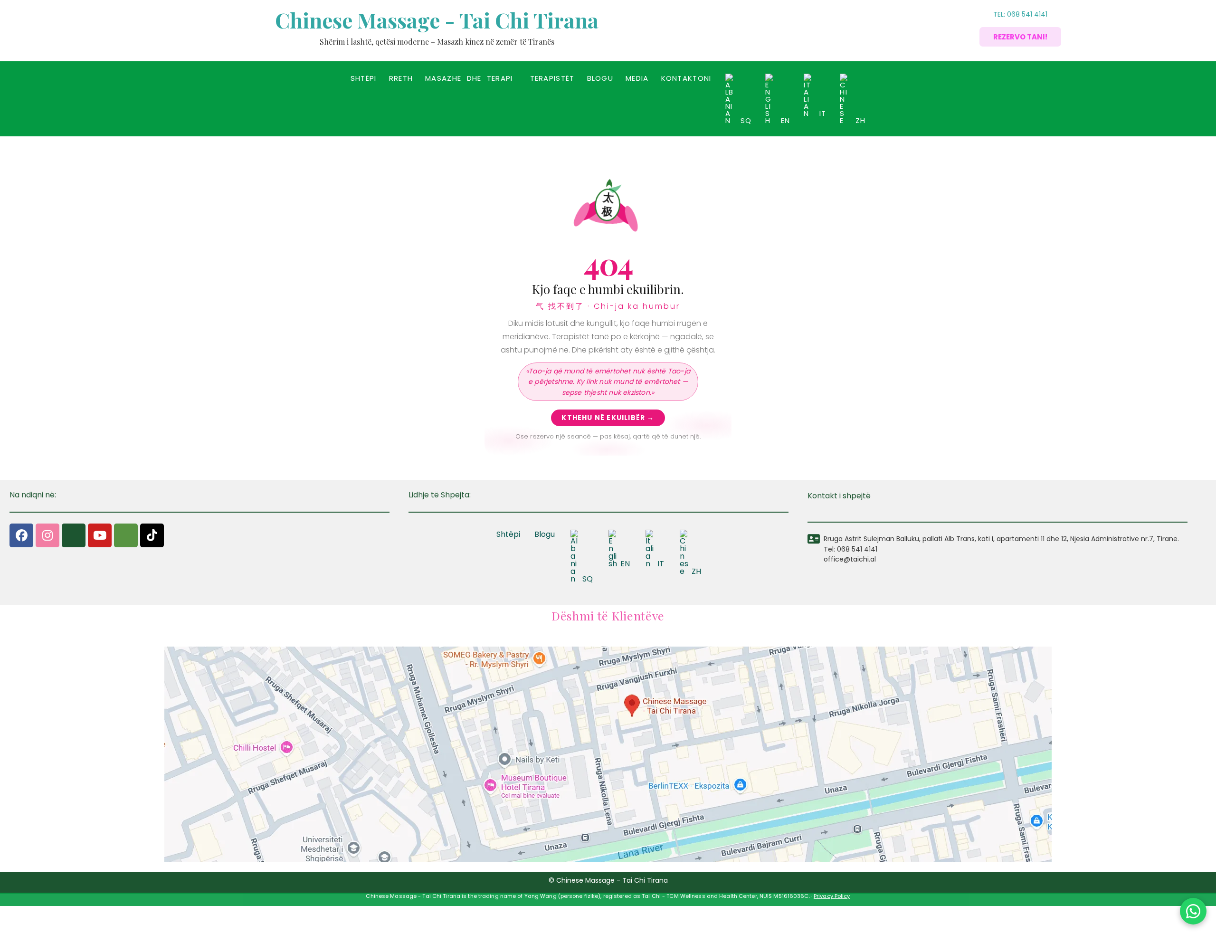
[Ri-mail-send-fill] (74, 535)
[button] (471, 78)
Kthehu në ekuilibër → (607, 417)
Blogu (600, 78)
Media (637, 78)
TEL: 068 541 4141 (1020, 14)
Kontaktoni (686, 78)
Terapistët (552, 78)
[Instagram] (47, 535)
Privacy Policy (832, 896)
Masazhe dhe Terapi (469, 78)
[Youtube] (100, 535)
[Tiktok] (152, 535)
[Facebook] (21, 535)
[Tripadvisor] (126, 535)
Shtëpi (364, 78)
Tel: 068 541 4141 (850, 549)
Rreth (401, 78)
